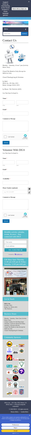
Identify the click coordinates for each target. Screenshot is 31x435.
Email (5, 109)
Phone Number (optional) (10, 188)
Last (17, 105)
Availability (6, 178)
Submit (6, 142)
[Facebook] (26, 28)
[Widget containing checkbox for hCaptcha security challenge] (15, 136)
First (4, 105)
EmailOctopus (19, 254)
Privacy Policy (15, 411)
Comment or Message (9, 118)
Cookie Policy (24, 411)
